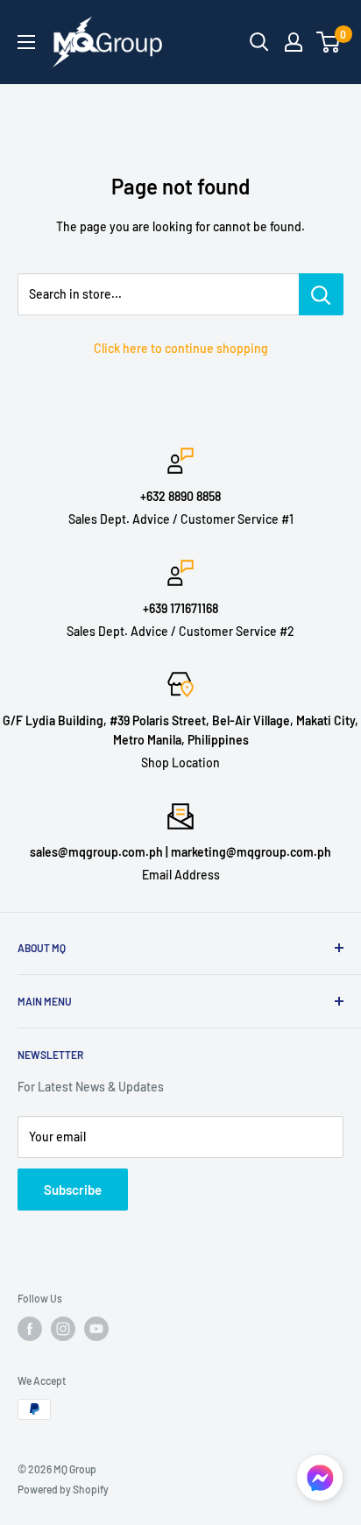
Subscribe (73, 1189)
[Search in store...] (321, 294)
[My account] (293, 42)
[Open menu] (26, 42)
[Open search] (259, 42)
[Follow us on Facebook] (30, 1329)
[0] (329, 42)
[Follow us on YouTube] (96, 1329)
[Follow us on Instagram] (63, 1329)
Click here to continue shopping (181, 348)
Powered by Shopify (63, 1489)
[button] (320, 1482)
